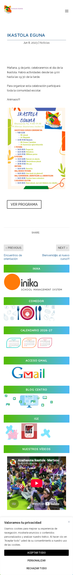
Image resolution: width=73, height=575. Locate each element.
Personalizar (36, 560)
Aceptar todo (36, 552)
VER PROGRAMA (24, 204)
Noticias (45, 42)
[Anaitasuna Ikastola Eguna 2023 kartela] (36, 188)
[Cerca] (69, 522)
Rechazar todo (36, 568)
